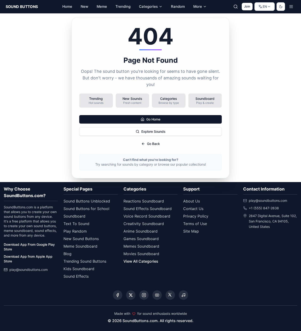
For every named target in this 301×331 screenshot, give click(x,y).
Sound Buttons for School (86, 208)
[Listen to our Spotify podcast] (183, 295)
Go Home (153, 119)
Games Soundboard (141, 238)
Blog (67, 253)
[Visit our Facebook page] (117, 295)
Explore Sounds (153, 131)
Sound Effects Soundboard (147, 208)
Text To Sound (76, 223)
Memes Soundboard (141, 246)
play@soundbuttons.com (28, 270)
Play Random (75, 231)
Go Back (153, 144)
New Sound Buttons (81, 238)
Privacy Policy (195, 216)
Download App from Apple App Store (28, 258)
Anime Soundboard (140, 231)
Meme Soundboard (80, 246)
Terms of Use (195, 223)
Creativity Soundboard (143, 223)
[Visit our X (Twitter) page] (130, 295)
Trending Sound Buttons (84, 261)
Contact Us (193, 208)
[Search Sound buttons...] (235, 6)
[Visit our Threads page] (170, 295)
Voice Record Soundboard (146, 216)
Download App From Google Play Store (29, 246)
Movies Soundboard (141, 253)
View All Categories (140, 261)
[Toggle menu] (291, 6)
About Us (191, 201)
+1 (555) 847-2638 (264, 208)
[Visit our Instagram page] (144, 295)
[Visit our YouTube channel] (157, 295)
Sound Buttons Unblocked (86, 201)
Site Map (191, 231)
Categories (148, 6)
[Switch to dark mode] (281, 6)
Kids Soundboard (78, 268)
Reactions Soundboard (143, 201)
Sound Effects (76, 276)
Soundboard (74, 216)
